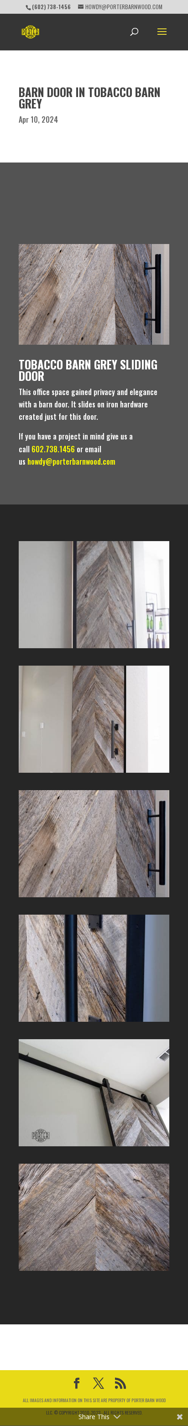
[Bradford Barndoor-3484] (94, 648)
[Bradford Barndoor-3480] (94, 1146)
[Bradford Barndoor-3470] (94, 1270)
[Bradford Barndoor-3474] (94, 1021)
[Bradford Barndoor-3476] (94, 897)
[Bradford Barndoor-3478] (94, 772)
